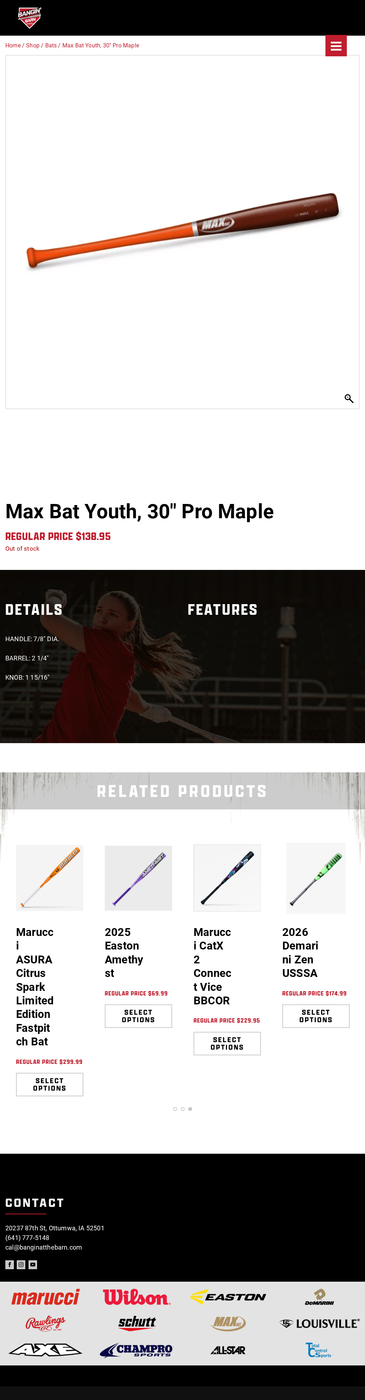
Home (13, 45)
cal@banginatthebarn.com (43, 1247)
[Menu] (336, 45)
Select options (50, 1084)
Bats (51, 45)
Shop (33, 45)
